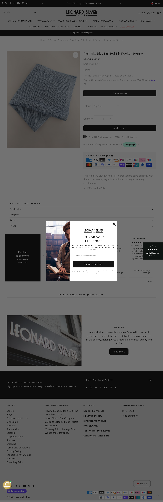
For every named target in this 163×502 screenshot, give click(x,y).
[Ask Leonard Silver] (7, 485)
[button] (153, 251)
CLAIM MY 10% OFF (93, 264)
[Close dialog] (114, 224)
